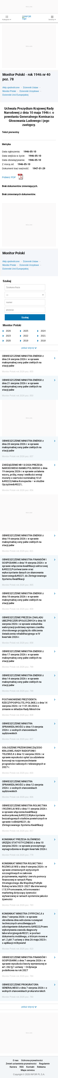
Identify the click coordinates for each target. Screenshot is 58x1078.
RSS (22, 1066)
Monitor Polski (9, 91)
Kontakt (30, 1066)
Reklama (41, 1066)
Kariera (13, 1066)
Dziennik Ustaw (30, 87)
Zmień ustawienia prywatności (21, 1063)
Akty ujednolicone (11, 87)
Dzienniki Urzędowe (29, 91)
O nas (15, 1060)
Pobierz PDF (9, 177)
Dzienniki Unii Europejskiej (15, 95)
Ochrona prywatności (32, 1060)
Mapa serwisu (28, 1070)
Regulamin (44, 1063)
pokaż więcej (28, 1007)
